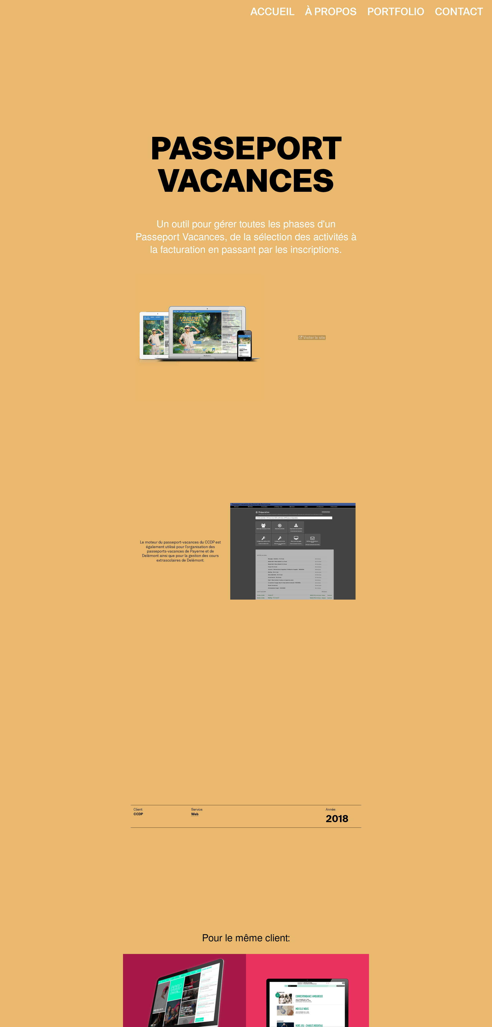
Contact (459, 11)
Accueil (272, 11)
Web (195, 814)
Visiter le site (313, 338)
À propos (331, 11)
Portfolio (395, 11)
